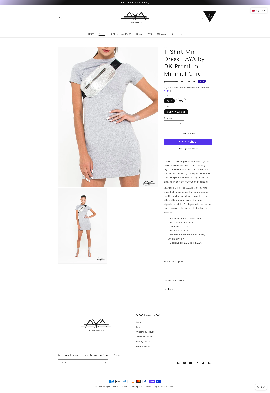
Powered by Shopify (119, 386)
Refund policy (143, 346)
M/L (181, 100)
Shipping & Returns (146, 331)
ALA (199, 242)
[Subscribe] (105, 363)
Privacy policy (151, 386)
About (139, 321)
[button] (61, 17)
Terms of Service (145, 336)
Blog (138, 326)
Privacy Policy (143, 341)
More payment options (188, 148)
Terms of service (167, 386)
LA (185, 242)
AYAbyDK (106, 386)
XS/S (169, 100)
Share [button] (170, 289)
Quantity (168, 118)
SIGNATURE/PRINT (176, 111)
